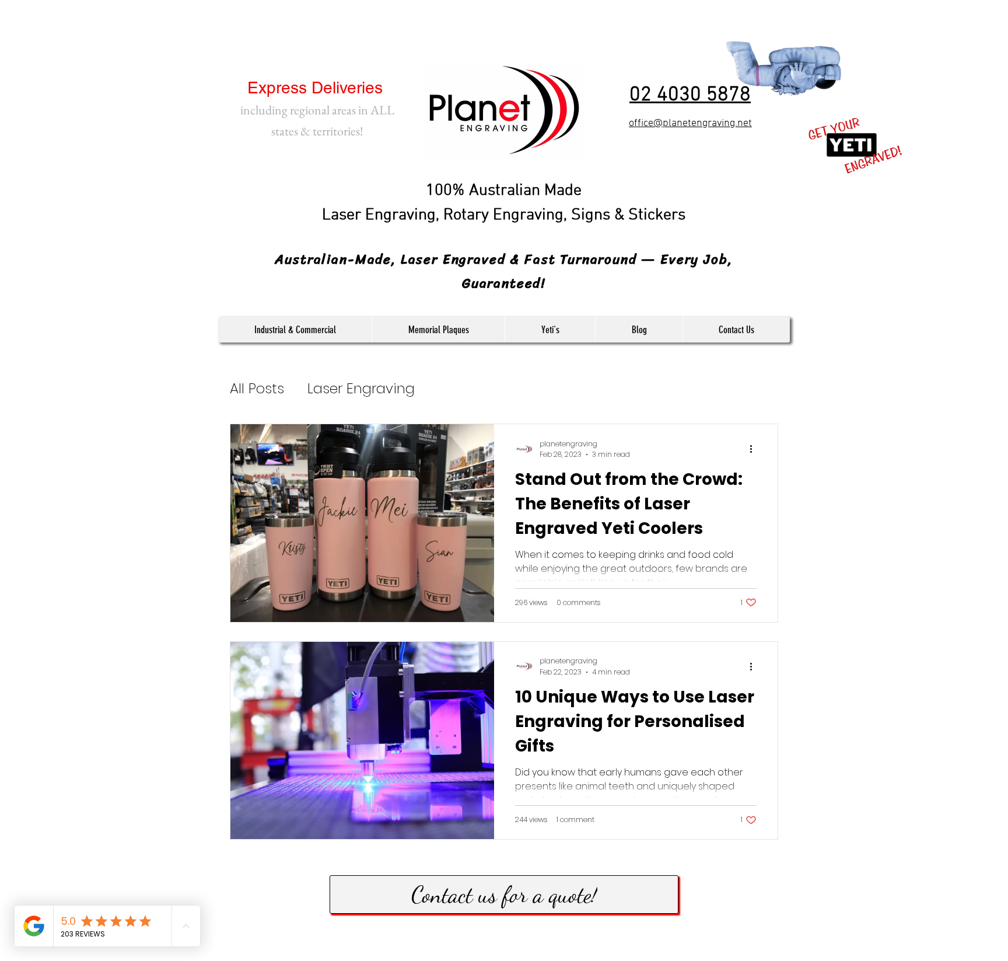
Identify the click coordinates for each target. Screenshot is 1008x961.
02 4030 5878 (690, 95)
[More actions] (755, 449)
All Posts (257, 388)
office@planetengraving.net (690, 123)
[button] (295, 330)
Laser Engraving (361, 388)
